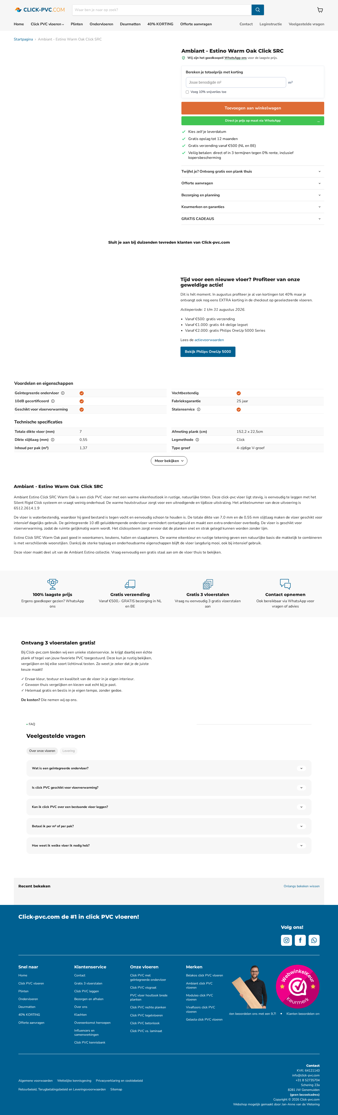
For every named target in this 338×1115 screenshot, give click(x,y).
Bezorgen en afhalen (88, 999)
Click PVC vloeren (46, 24)
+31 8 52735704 (308, 1080)
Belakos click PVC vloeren (204, 975)
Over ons (80, 1007)
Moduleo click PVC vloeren (199, 997)
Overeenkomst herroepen (92, 1023)
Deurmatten (130, 24)
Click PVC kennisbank (89, 1043)
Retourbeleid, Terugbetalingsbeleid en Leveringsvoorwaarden (62, 1089)
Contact (246, 24)
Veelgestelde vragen (306, 24)
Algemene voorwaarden (35, 1081)
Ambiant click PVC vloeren (199, 985)
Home (19, 24)
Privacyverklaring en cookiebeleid (119, 1081)
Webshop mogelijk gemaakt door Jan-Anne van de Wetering (276, 1104)
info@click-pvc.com (306, 1075)
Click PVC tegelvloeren (146, 1015)
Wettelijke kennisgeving (74, 1081)
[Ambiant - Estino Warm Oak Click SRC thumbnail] (22, 57)
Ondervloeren (101, 24)
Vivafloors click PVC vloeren (200, 1009)
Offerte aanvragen (196, 24)
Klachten (80, 1015)
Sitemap (116, 1089)
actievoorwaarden (209, 339)
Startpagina (23, 39)
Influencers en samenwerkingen (86, 1033)
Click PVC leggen (86, 991)
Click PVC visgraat (143, 988)
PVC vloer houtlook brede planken (148, 997)
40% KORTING (160, 24)
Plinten (77, 24)
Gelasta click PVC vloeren (204, 1020)
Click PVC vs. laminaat (146, 1031)
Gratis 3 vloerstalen (88, 983)
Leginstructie (271, 24)
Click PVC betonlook (145, 1023)
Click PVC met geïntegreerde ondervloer (148, 977)
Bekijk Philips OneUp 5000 (208, 351)
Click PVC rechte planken (148, 1007)
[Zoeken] (258, 10)
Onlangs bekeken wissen (302, 886)
